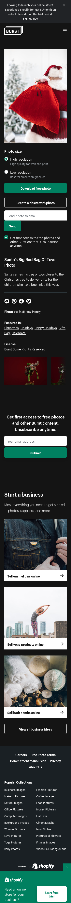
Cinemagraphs (45, 822)
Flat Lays (41, 816)
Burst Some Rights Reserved (24, 348)
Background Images (16, 822)
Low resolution (20, 172)
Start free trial (52, 894)
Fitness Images (45, 842)
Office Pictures (13, 809)
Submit (35, 452)
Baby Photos (12, 848)
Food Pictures (45, 802)
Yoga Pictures (12, 842)
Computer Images (15, 816)
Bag (7, 332)
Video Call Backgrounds (51, 848)
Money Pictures (46, 809)
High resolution (21, 159)
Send (13, 225)
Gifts (62, 327)
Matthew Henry (30, 311)
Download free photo (36, 187)
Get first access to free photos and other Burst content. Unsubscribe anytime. (35, 241)
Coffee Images (45, 796)
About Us (35, 766)
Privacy (55, 760)
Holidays (27, 327)
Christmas (11, 327)
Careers (21, 754)
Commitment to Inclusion (28, 760)
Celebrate (19, 332)
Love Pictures (12, 835)
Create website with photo (36, 202)
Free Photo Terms (43, 754)
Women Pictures (14, 829)
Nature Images (13, 802)
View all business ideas (35, 728)
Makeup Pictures (14, 796)
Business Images (14, 789)
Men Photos (43, 829)
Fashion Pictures (46, 789)
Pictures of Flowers (48, 835)
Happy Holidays (46, 327)
